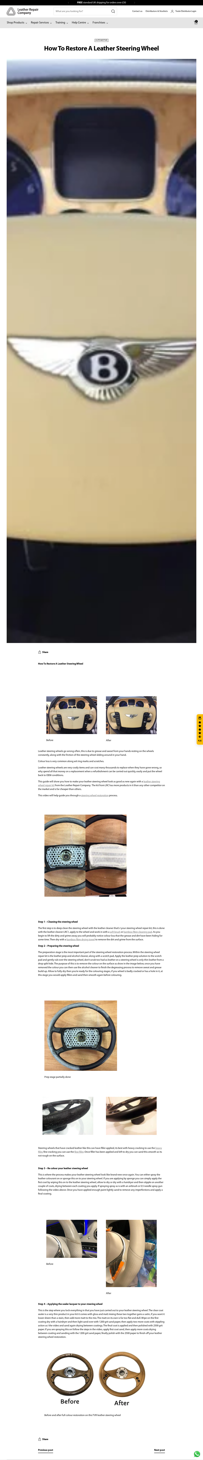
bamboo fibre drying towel (81, 939)
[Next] (134, 2)
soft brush (115, 932)
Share (45, 652)
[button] (200, 729)
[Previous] (68, 2)
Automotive (101, 40)
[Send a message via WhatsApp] (197, 1454)
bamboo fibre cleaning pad (138, 932)
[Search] (113, 11)
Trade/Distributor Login (185, 11)
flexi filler (79, 1152)
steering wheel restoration (95, 795)
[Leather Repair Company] (22, 11)
